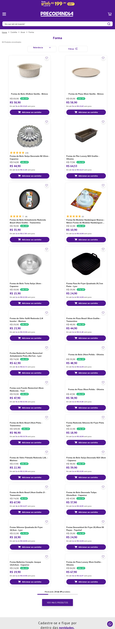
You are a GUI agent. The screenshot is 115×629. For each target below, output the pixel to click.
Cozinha (14, 32)
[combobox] (57, 23)
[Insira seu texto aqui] (57, 4)
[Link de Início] (4, 32)
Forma (31, 32)
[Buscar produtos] (108, 23)
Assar (23, 32)
